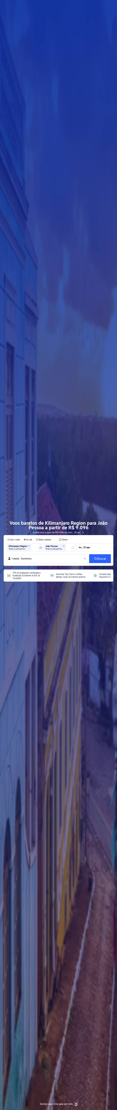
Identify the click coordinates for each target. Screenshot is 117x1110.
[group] (23, 547)
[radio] (13, 539)
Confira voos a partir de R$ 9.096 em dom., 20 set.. (57, 532)
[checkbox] (63, 539)
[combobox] (33, 547)
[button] (88, 5)
